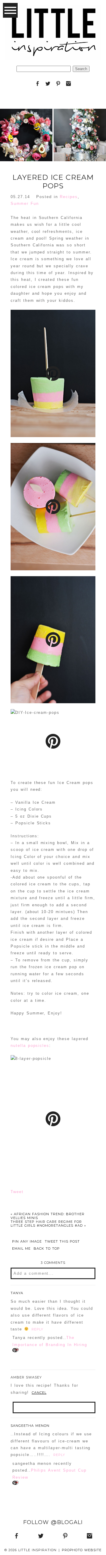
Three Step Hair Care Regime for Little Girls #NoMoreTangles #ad (48, 1224)
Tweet (17, 1192)
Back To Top (47, 1249)
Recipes (69, 197)
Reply (37, 1329)
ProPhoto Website (82, 1550)
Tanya (17, 1293)
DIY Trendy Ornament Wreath (26, 121)
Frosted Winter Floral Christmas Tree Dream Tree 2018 (79, 120)
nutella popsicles (30, 1045)
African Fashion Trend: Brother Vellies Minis (48, 1216)
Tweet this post (62, 1241)
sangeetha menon (30, 1426)
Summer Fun (25, 203)
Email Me (21, 1249)
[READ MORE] (26, 158)
